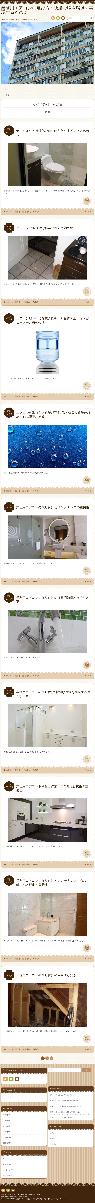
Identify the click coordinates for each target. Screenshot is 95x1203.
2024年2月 (7, 1126)
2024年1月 (7, 1132)
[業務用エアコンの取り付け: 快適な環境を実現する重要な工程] (47, 746)
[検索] (86, 1070)
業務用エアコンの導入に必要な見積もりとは (65, 1112)
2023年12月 (7, 1137)
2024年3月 (7, 1120)
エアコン (9, 211)
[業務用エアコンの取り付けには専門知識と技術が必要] (47, 651)
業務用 (17, 211)
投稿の (7, 1164)
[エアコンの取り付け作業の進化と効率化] (47, 278)
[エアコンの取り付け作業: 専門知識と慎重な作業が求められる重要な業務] (47, 467)
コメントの (8, 1170)
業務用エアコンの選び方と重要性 (61, 1117)
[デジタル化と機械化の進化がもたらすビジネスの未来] (47, 184)
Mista (89, 211)
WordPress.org (8, 1176)
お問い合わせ (63, 18)
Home (6, 89)
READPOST (87, 201)
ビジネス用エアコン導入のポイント (62, 1095)
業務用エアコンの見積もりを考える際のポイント (66, 1106)
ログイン (6, 1159)
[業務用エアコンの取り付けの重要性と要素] (47, 1025)
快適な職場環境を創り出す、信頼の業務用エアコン (17, 1196)
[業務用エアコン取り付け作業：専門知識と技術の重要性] (47, 840)
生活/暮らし (27, 211)
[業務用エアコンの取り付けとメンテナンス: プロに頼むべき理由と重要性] (47, 934)
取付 (37, 211)
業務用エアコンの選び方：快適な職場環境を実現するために (23, 1194)
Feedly (58, 18)
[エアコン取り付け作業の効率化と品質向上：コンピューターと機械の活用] (47, 372)
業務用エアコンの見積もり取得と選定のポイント (66, 1101)
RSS (53, 18)
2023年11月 (7, 1143)
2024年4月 (7, 1115)
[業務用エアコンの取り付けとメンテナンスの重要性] (47, 557)
